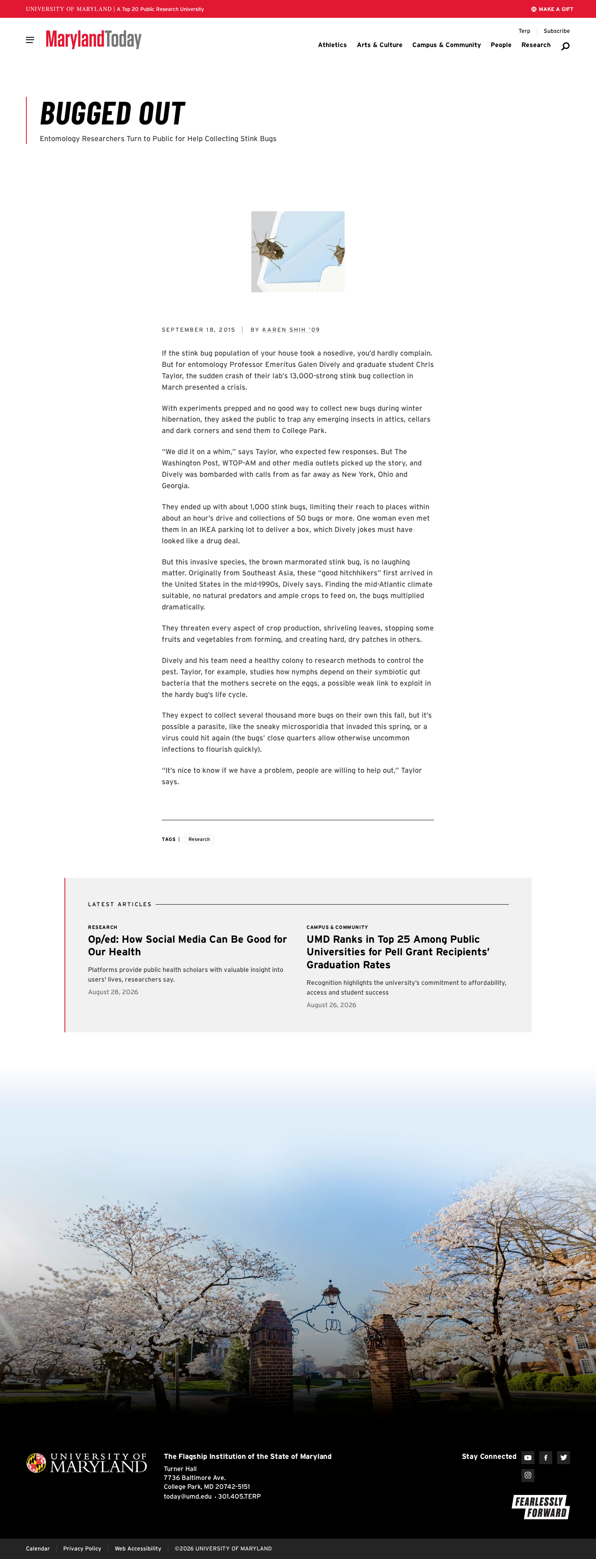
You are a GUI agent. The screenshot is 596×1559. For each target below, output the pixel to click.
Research (199, 839)
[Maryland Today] (93, 39)
